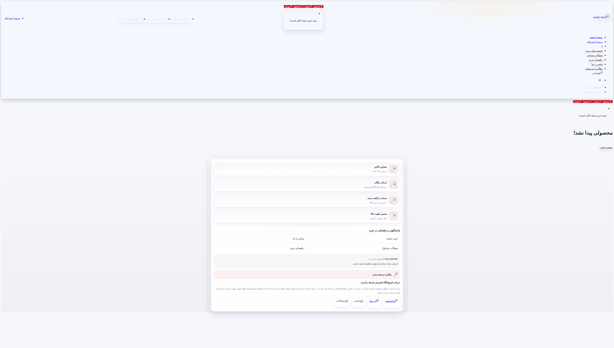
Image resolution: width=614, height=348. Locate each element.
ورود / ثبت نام (12, 18)
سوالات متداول (595, 55)
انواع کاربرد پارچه (155, 19)
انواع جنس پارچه (179, 19)
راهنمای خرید (596, 59)
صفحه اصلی (596, 37)
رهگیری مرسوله (594, 68)
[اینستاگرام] (342, 302)
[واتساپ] (359, 302)
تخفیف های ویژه (131, 19)
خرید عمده (392, 238)
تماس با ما (597, 64)
